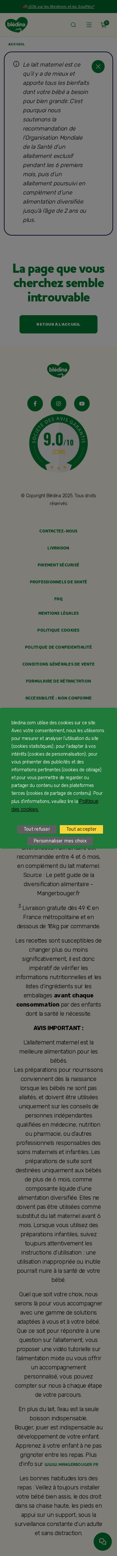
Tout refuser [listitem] (37, 829)
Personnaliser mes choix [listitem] (60, 841)
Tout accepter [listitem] (81, 829)
